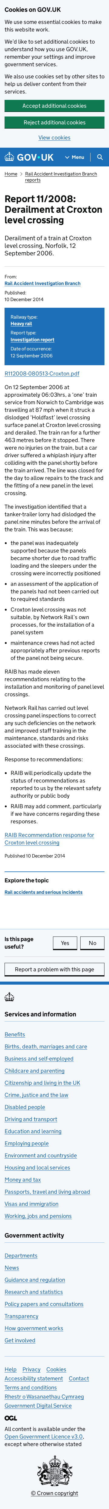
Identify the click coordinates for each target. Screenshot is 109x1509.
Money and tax (23, 1179)
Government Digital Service (38, 1405)
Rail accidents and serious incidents (44, 892)
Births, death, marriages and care (46, 1046)
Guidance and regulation (35, 1279)
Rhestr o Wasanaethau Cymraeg (44, 1396)
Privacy (31, 1369)
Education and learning (33, 1131)
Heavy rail (21, 323)
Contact (79, 1378)
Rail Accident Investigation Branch (43, 283)
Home (11, 174)
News (12, 1267)
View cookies (54, 137)
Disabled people (25, 1107)
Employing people (27, 1143)
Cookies (56, 1369)
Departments (21, 1255)
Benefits (15, 1034)
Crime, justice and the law (36, 1094)
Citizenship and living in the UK (42, 1082)
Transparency (21, 1316)
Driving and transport (31, 1119)
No (96, 943)
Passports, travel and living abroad (47, 1191)
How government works (34, 1328)
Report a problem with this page (54, 969)
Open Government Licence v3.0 (44, 1436)
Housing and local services (37, 1167)
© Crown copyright (54, 1493)
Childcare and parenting (34, 1070)
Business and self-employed (39, 1058)
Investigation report (32, 340)
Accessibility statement (34, 1378)
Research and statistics (34, 1291)
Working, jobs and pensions (38, 1215)
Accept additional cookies (54, 105)
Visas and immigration (31, 1203)
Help (11, 1369)
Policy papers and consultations (44, 1304)
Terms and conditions (31, 1387)
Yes (69, 943)
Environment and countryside (41, 1155)
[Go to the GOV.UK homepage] (29, 157)
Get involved (20, 1340)
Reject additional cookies (55, 122)
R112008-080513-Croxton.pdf (42, 373)
